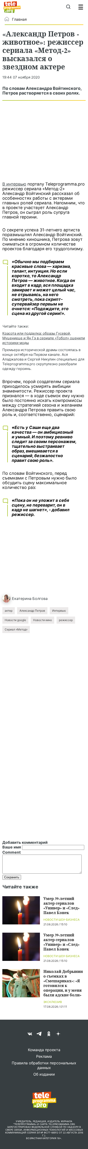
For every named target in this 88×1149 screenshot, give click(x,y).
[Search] (68, 7)
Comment (11, 852)
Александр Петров (32, 610)
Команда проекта (44, 1049)
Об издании (44, 1074)
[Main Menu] (80, 7)
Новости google (15, 620)
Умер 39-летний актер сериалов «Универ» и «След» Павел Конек (61, 905)
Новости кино (42, 620)
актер (8, 610)
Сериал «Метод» (16, 629)
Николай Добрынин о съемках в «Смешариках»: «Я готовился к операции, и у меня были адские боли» (63, 983)
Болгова (40, 598)
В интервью (14, 184)
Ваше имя (11, 847)
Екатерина (21, 598)
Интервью (59, 610)
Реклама (44, 1056)
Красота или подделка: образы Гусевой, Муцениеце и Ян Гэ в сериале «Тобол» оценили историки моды (43, 338)
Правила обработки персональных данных (44, 1065)
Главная (19, 19)
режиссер (66, 620)
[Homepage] (12, 7)
